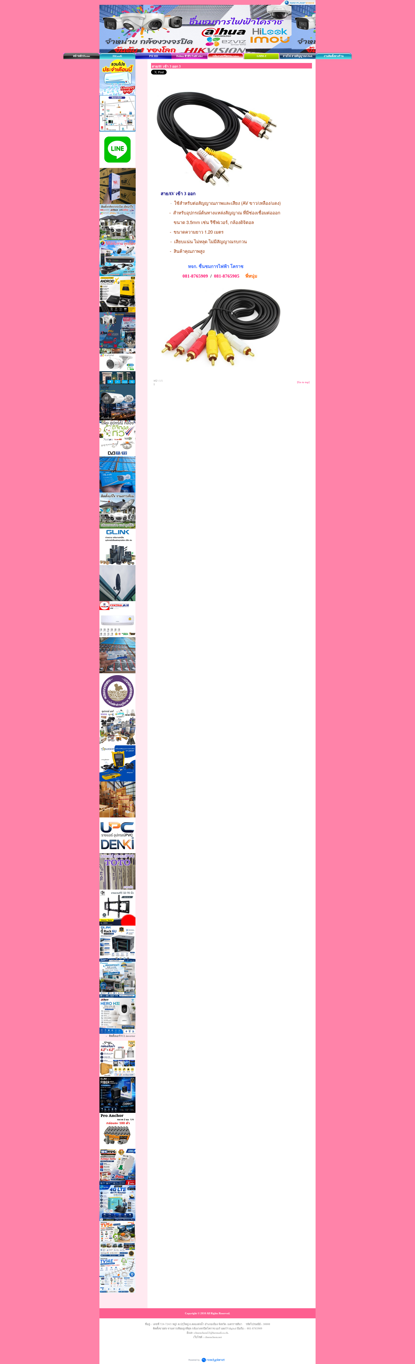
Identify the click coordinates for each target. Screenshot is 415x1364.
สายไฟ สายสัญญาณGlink (297, 56)
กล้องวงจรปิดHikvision (226, 56)
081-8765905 (226, 276)
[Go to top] (303, 382)
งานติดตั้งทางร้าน (334, 56)
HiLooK (117, 56)
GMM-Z (261, 56)
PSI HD (153, 56)
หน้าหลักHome (81, 56)
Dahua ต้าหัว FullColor (189, 56)
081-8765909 (195, 276)
